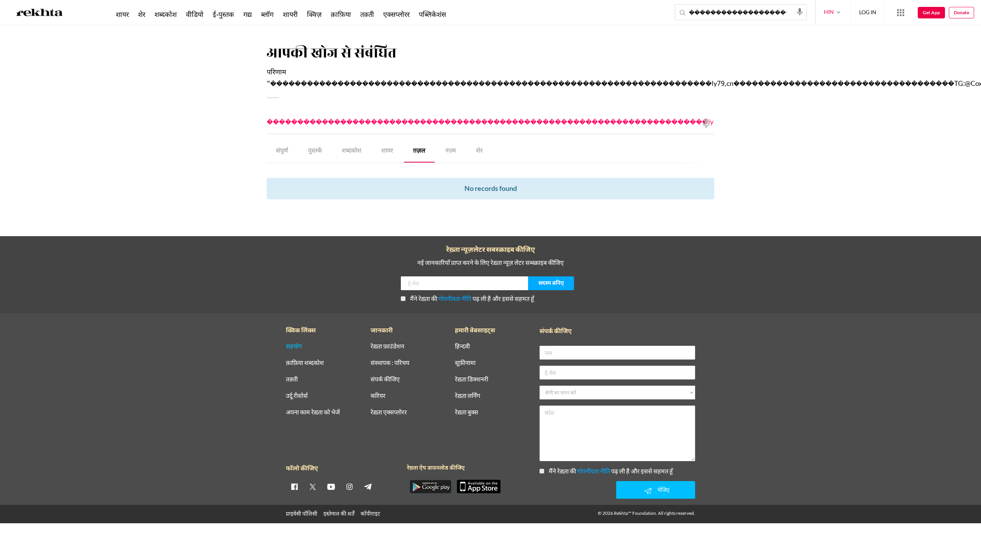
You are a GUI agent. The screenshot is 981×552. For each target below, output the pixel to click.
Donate (961, 12)
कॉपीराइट (370, 513)
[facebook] (294, 486)
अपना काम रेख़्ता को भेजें (313, 412)
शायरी (290, 14)
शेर (479, 151)
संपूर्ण (282, 151)
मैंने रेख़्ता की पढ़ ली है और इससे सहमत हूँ (472, 298)
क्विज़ (314, 14)
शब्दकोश (351, 151)
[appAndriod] (430, 486)
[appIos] (478, 486)
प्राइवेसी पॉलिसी (301, 513)
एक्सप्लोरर (396, 14)
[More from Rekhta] (900, 12)
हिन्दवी (462, 346)
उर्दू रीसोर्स (297, 396)
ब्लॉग (267, 14)
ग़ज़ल (419, 151)
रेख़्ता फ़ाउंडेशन (387, 346)
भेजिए (663, 489)
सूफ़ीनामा (465, 363)
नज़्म (450, 151)
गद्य (247, 14)
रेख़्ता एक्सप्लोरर (389, 412)
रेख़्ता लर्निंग (467, 396)
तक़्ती (367, 14)
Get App (931, 12)
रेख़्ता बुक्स (466, 412)
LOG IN (867, 12)
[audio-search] (799, 12)
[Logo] (39, 13)
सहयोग (294, 346)
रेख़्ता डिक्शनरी (471, 379)
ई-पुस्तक (223, 14)
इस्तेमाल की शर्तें (338, 513)
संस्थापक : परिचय (390, 363)
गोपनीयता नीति (454, 298)
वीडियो (194, 14)
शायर (387, 151)
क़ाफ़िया (341, 14)
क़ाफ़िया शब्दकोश (305, 363)
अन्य (460, 14)
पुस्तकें (315, 151)
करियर (378, 396)
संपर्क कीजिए (385, 379)
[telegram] (368, 486)
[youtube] (331, 486)
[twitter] (313, 486)
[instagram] (349, 486)
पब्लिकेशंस (432, 14)
